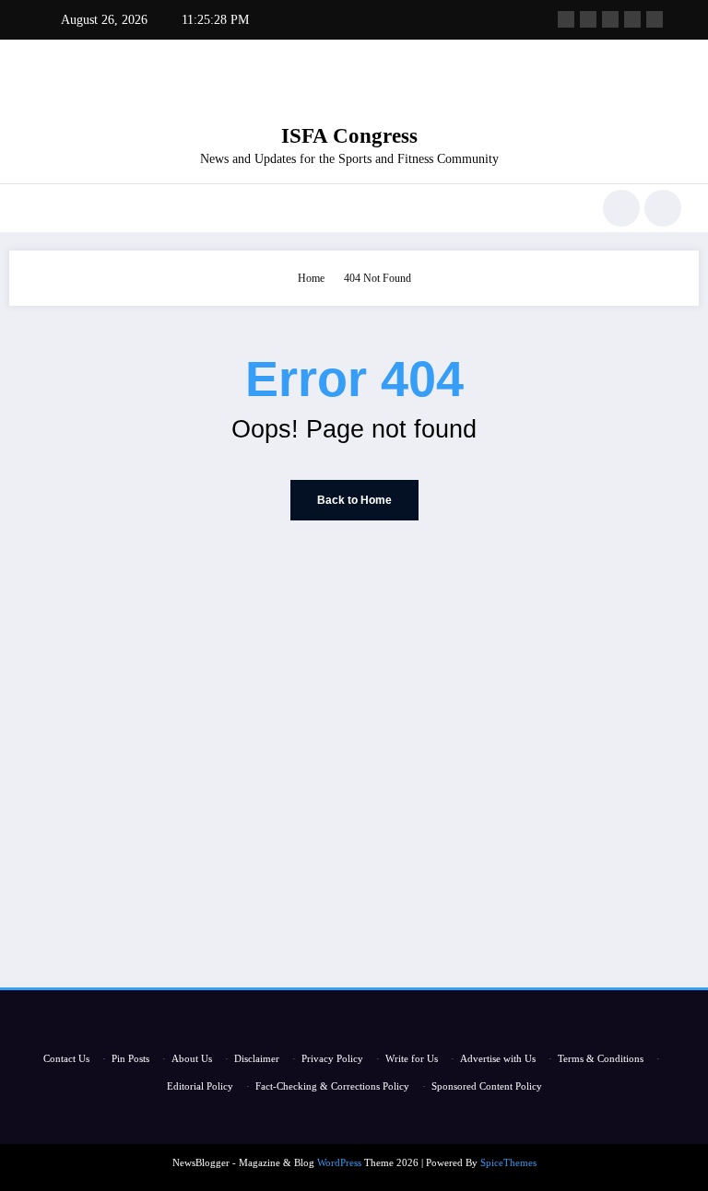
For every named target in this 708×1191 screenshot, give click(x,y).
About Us (191, 1058)
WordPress (339, 1163)
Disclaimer (256, 1058)
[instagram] (632, 19)
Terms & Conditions (600, 1058)
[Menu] (35, 208)
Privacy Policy (332, 1058)
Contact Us (66, 1058)
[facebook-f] (566, 19)
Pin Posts (130, 1058)
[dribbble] (610, 19)
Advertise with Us (498, 1058)
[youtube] (654, 19)
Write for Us (411, 1058)
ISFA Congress (349, 135)
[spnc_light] (662, 208)
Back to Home (354, 500)
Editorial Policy (200, 1086)
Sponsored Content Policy (486, 1086)
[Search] (621, 208)
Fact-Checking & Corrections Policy (332, 1086)
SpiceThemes (508, 1163)
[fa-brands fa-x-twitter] (588, 19)
